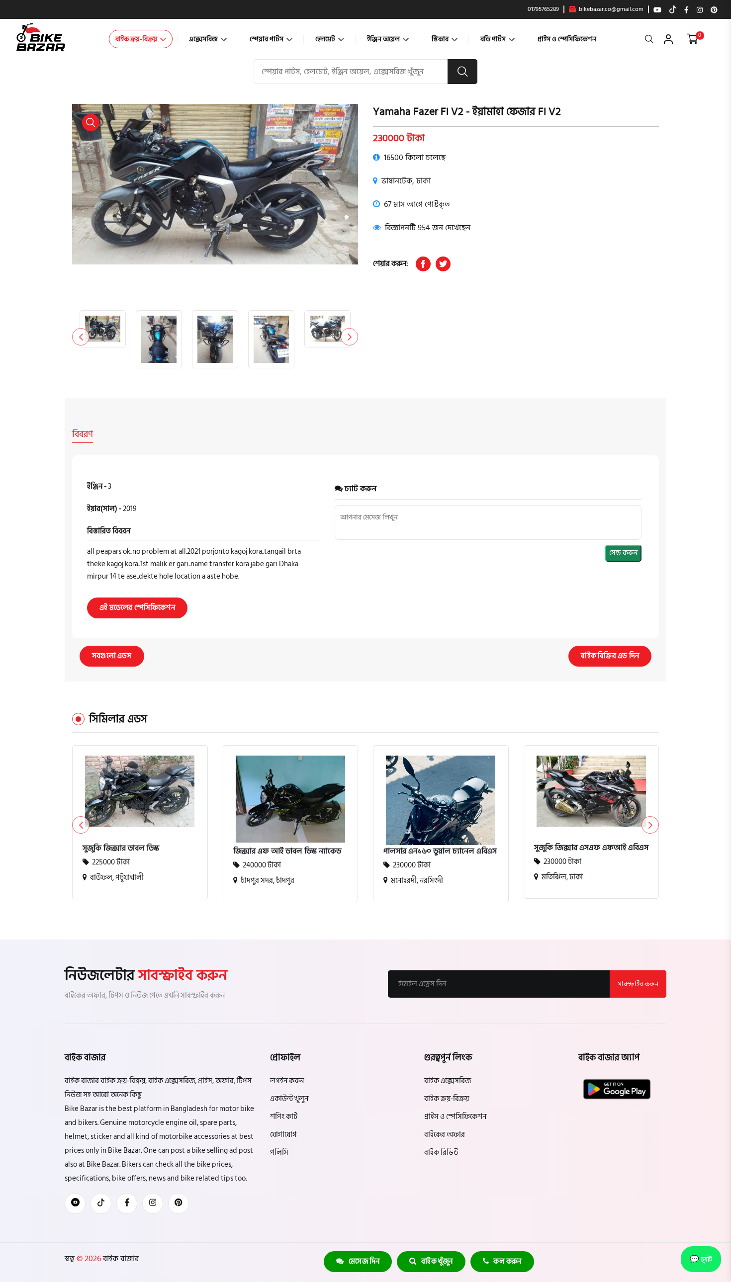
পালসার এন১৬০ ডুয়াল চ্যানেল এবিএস (440, 851)
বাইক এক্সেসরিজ (447, 1081)
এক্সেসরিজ (204, 39)
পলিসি (279, 1152)
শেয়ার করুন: (390, 263)
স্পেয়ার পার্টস (267, 39)
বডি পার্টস (493, 39)
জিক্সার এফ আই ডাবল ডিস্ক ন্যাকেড (287, 851)
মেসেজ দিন (362, 1261)
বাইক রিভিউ (441, 1152)
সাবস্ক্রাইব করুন (638, 984)
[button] (349, 336)
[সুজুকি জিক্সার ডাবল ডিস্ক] (140, 791)
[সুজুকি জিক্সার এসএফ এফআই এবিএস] (591, 791)
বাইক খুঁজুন (435, 1261)
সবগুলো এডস (112, 656)
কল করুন (505, 1261)
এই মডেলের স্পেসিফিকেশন (137, 607)
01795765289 (543, 9)
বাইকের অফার (444, 1134)
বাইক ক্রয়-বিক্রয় (137, 39)
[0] (692, 39)
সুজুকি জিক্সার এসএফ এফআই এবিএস (591, 848)
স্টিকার (441, 39)
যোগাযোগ (283, 1134)
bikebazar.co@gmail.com (610, 9)
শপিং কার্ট (283, 1117)
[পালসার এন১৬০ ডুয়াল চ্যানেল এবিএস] (441, 830)
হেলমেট (326, 39)
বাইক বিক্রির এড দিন (610, 656)
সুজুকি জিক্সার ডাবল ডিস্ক (121, 848)
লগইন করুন (287, 1081)
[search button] (462, 71)
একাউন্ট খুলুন (289, 1099)
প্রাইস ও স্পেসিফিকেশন (567, 39)
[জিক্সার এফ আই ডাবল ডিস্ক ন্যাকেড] (291, 799)
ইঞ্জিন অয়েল (384, 39)
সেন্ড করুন (623, 553)
